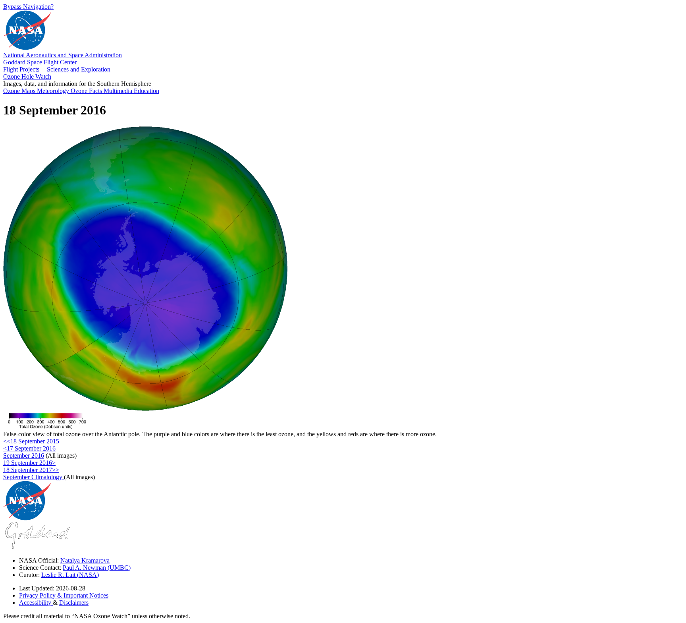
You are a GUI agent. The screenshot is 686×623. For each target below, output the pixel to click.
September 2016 (23, 455)
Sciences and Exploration (78, 69)
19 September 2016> (29, 462)
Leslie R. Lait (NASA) (70, 574)
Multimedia (119, 90)
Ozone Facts (87, 90)
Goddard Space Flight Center (40, 62)
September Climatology (33, 477)
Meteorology (54, 90)
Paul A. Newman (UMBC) (97, 567)
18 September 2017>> (31, 469)
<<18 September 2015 (31, 441)
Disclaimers (74, 602)
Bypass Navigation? (28, 6)
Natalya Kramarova (85, 560)
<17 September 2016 (29, 448)
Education (146, 90)
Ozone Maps (20, 90)
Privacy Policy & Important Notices (63, 595)
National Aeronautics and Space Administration (62, 55)
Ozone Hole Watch (27, 76)
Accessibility (36, 602)
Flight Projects (22, 69)
